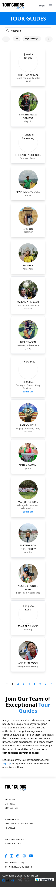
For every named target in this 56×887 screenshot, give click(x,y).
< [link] (7, 683)
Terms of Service (14, 839)
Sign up (6, 763)
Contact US (11, 807)
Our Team (10, 803)
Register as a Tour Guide (19, 823)
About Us (10, 799)
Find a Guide (12, 819)
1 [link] (12, 683)
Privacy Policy (13, 843)
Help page (10, 827)
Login (42, 5)
